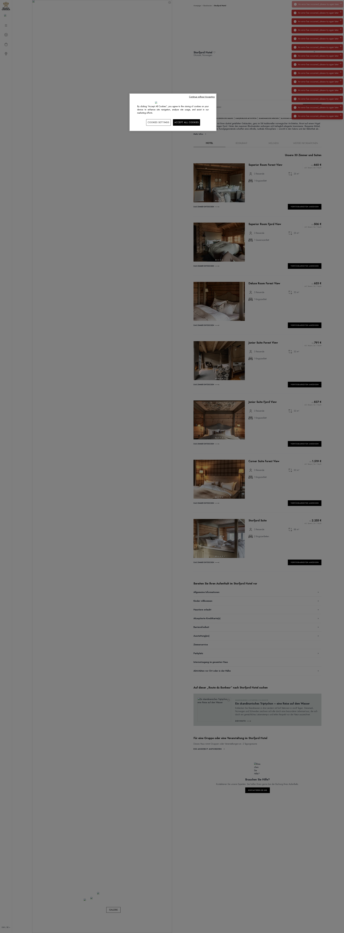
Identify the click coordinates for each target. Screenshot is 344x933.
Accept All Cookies (186, 122)
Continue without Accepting (202, 96)
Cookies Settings (158, 122)
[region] (173, 112)
